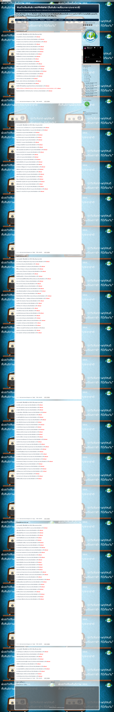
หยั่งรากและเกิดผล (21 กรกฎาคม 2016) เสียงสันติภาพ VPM (27, 176)
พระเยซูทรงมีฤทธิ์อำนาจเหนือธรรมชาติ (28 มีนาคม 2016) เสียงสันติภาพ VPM (31, 668)
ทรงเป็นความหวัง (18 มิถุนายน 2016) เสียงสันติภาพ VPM (27, 303)
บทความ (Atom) (24, 684)
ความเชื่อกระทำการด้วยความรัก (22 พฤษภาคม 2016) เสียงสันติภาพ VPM (30, 456)
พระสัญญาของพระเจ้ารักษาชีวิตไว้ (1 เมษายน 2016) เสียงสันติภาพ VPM (30, 527)
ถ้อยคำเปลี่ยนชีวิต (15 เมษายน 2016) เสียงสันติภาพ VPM (27, 562)
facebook (42, 19)
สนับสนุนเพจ (60, 19)
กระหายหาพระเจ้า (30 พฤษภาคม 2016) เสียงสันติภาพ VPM (27, 476)
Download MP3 (34, 19)
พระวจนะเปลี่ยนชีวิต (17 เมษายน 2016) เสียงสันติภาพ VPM (27, 567)
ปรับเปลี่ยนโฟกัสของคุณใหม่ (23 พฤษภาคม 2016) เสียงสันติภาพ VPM (29, 459)
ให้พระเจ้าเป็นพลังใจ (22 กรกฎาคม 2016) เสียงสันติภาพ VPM (28, 179)
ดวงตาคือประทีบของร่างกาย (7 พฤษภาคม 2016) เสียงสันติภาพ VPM (29, 419)
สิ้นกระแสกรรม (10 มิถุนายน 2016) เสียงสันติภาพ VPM (26, 283)
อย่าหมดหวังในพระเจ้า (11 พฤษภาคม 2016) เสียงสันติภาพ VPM (28, 429)
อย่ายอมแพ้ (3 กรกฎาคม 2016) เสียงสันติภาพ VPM (26, 132)
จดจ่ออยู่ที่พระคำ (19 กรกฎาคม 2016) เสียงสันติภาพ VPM (27, 171)
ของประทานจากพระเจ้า (20, 444)
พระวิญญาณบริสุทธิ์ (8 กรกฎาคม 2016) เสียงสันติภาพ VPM (27, 144)
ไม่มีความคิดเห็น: (39, 101)
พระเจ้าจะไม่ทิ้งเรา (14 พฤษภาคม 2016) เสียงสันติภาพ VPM (27, 436)
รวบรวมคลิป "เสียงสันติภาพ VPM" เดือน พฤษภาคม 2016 (29, 402)
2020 (85, 67)
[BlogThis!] (45, 101)
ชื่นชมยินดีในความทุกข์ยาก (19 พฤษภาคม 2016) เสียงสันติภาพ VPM (29, 449)
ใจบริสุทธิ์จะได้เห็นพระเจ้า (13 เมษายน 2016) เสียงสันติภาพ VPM (28, 557)
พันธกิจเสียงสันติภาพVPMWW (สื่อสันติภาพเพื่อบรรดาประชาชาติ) (48, 7)
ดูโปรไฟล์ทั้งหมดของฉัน (87, 114)
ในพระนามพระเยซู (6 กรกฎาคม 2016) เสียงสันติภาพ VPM (27, 139)
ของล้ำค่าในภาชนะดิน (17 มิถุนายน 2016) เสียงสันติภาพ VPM (28, 300)
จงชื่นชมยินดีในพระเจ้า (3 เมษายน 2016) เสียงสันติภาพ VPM (28, 532)
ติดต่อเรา (75, 19)
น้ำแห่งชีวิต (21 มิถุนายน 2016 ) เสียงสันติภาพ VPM (26, 310)
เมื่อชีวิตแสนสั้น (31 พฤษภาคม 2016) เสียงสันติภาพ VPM (27, 478)
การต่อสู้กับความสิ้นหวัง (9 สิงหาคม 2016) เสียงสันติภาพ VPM (28, 51)
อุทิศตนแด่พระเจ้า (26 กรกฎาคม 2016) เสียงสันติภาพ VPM (27, 184)
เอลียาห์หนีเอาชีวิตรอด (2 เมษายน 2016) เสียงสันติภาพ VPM (27, 530)
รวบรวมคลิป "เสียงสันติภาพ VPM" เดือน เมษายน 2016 (29, 525)
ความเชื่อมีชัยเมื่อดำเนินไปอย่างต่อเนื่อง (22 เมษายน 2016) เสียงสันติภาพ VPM (31, 579)
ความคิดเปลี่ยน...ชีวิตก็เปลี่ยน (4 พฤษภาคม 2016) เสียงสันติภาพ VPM (29, 412)
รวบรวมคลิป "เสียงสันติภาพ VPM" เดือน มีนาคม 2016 (28, 649)
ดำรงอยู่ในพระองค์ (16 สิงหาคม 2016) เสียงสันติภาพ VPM (27, 63)
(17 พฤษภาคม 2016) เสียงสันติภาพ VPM (33, 444)
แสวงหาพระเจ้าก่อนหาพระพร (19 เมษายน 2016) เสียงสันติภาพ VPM (29, 572)
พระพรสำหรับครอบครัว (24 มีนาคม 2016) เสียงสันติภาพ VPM (28, 659)
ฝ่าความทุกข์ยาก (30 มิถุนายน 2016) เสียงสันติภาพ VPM (27, 332)
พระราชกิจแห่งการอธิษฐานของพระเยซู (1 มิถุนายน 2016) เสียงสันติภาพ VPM (31, 261)
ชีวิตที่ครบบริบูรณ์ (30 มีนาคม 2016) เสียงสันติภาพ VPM (27, 673)
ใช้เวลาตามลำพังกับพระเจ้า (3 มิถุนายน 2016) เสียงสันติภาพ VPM (29, 266)
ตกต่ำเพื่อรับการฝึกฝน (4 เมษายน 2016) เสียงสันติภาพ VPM (27, 535)
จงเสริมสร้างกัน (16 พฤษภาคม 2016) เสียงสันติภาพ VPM (27, 441)
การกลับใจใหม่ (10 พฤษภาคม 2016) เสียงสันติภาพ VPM (27, 427)
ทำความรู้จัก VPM (25, 19)
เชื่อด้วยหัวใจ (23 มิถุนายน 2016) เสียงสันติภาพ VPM (26, 315)
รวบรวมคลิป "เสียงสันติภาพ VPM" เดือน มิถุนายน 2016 (29, 259)
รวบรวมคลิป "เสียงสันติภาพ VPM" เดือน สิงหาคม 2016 (29, 34)
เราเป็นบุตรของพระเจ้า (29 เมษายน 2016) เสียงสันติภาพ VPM (28, 596)
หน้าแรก (18, 19)
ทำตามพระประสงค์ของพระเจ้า (22, 439)
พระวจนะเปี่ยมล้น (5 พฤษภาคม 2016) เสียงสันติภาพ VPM (27, 414)
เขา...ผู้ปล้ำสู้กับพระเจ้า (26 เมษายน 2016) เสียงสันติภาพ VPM (28, 589)
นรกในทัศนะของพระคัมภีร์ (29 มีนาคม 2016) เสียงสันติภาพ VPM (28, 671)
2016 (85, 73)
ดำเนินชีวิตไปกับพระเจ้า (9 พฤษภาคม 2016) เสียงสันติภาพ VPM (28, 424)
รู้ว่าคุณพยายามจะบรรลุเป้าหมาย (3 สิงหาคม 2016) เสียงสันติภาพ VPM (30, 41)
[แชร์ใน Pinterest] (49, 101)
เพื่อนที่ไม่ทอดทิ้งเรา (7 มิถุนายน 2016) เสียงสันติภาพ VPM (27, 276)
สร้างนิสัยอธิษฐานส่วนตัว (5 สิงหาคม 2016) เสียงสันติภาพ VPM (28, 46)
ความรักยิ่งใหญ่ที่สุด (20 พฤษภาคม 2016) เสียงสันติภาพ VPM (28, 451)
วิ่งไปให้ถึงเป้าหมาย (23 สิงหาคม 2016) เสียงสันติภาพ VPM (27, 76)
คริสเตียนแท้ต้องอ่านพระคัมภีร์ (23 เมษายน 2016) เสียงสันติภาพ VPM (29, 581)
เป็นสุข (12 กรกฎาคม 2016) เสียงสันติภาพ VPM (25, 154)
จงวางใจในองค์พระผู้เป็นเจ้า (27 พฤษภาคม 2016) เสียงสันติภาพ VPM (29, 468)
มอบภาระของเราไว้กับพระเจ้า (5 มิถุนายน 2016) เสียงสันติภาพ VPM (29, 271)
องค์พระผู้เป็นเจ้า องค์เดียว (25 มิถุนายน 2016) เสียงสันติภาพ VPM (29, 320)
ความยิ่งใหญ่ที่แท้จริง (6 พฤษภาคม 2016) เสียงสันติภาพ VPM (28, 417)
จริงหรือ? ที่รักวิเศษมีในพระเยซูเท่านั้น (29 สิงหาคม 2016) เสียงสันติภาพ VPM (31, 85)
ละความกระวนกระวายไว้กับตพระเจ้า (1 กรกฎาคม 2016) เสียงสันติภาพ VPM (31, 127)
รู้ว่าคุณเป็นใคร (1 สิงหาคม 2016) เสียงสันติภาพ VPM (26, 36)
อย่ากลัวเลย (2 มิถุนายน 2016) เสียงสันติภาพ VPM (26, 264)
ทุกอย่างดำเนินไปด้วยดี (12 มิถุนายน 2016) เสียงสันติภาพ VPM (28, 288)
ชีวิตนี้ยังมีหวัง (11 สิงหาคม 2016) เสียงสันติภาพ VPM (26, 56)
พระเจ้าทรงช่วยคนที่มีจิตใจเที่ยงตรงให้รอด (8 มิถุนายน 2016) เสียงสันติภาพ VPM (31, 278)
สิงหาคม (87, 81)
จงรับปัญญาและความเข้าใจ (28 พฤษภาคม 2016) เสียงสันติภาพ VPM (29, 471)
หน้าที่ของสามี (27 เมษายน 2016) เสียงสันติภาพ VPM (26, 591)
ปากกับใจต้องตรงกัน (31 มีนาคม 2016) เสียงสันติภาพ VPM (27, 676)
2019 (85, 69)
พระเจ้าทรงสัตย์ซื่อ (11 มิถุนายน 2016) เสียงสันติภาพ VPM (27, 286)
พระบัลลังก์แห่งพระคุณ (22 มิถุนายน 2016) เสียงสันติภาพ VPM (28, 313)
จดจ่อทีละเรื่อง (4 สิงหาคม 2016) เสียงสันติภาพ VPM (26, 44)
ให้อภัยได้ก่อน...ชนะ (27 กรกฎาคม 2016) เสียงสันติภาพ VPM (28, 186)
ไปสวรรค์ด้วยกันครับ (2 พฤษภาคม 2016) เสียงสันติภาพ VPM (27, 407)
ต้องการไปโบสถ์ (68, 19)
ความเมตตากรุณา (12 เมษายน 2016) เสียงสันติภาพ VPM (27, 554)
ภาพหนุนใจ (54, 19)
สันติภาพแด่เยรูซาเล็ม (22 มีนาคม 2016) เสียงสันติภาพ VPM (28, 654)
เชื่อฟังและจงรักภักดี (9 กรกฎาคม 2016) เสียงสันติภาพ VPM (27, 147)
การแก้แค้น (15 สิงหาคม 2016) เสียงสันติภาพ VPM (26, 61)
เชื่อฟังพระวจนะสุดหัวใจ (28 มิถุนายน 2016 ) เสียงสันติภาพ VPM (28, 327)
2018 (85, 70)
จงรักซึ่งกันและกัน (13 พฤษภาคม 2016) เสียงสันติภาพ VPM (27, 434)
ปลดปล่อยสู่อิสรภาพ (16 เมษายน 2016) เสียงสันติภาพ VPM (27, 564)
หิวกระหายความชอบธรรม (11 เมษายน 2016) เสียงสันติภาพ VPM (28, 552)
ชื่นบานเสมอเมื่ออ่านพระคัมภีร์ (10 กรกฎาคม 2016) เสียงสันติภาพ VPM (30, 149)
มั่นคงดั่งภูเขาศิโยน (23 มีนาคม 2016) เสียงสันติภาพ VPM (27, 656)
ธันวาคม (87, 75)
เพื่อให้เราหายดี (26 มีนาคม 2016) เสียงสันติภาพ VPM (26, 663)
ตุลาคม (86, 78)
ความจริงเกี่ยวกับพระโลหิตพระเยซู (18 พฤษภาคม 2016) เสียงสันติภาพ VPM (31, 446)
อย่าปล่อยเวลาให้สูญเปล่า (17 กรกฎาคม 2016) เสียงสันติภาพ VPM (29, 166)
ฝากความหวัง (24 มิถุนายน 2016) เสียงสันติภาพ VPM (26, 318)
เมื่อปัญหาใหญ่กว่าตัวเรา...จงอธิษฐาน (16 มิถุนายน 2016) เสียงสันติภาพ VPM (31, 298)
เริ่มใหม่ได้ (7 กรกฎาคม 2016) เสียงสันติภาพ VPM (26, 142)
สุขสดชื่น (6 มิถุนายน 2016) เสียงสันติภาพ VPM (25, 273)
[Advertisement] (48, 113)
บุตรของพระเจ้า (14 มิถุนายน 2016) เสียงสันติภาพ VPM (27, 293)
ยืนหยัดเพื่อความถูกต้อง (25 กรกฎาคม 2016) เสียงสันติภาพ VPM (28, 181)
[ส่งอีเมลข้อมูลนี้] (44, 101)
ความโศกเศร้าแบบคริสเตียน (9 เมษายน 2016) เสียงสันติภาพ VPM (29, 547)
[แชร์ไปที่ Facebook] (48, 101)
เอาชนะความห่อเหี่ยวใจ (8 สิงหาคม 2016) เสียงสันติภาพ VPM (28, 49)
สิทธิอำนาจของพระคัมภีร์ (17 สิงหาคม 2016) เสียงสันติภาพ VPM (28, 66)
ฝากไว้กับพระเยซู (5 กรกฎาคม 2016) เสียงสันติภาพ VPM (27, 137)
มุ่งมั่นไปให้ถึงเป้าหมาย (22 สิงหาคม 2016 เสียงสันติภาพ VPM (28, 73)
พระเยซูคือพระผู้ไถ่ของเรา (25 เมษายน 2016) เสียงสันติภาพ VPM (28, 586)
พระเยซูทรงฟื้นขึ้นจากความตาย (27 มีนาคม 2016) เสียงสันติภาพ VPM (29, 666)
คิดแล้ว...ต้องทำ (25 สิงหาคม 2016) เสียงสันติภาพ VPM (26, 81)
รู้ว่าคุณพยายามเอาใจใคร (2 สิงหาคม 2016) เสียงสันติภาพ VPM (28, 39)
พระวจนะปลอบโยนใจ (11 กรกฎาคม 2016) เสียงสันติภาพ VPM (28, 152)
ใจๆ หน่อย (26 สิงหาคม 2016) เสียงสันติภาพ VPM (26, 83)
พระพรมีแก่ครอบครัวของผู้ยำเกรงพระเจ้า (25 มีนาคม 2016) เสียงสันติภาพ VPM (31, 661)
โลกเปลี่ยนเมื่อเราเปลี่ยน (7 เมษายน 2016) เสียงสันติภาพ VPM (28, 542)
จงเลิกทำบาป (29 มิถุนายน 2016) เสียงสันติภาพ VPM (26, 330)
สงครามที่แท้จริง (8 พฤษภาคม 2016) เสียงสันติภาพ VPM (27, 422)
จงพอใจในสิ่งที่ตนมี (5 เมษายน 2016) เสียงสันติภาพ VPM (27, 537)
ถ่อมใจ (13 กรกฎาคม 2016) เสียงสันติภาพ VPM (25, 157)
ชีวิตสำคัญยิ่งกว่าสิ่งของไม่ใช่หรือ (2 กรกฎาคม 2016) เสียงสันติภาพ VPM (30, 130)
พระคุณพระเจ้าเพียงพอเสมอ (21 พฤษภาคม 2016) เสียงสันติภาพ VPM (29, 454)
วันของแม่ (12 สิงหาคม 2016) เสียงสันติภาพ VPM (25, 58)
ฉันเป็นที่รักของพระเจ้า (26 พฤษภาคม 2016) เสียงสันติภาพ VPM (28, 466)
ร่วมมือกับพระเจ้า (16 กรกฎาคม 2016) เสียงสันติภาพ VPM (27, 164)
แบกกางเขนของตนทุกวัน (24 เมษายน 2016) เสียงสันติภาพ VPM (28, 584)
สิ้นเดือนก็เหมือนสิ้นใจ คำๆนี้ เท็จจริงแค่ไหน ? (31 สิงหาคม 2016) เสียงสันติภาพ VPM (32, 90)
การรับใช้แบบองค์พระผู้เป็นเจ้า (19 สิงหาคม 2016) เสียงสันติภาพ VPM (29, 71)
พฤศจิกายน (87, 76)
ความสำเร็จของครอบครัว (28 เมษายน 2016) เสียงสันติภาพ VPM (28, 594)
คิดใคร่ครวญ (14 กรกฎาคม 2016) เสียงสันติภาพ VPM (26, 159)
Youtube (48, 19)
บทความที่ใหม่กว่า (20, 682)
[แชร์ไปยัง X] (47, 101)
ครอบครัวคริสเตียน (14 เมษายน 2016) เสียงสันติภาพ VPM (27, 559)
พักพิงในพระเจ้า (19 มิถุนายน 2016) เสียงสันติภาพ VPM (26, 305)
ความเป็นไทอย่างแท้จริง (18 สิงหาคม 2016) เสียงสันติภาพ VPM (28, 68)
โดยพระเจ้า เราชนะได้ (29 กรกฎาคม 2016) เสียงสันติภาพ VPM (28, 191)
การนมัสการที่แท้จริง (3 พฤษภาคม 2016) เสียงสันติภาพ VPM (28, 409)
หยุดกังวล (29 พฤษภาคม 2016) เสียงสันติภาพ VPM (26, 473)
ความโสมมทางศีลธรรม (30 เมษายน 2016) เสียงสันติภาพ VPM (28, 599)
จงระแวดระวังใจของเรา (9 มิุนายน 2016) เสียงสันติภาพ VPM (28, 281)
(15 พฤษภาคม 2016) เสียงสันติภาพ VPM (36, 439)
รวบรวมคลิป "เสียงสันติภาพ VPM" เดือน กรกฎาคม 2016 (29, 125)
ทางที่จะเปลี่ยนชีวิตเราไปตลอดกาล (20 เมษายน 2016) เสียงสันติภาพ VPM (30, 574)
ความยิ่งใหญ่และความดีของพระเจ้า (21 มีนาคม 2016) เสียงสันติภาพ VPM (30, 651)
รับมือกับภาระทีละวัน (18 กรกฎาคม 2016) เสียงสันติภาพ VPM (28, 169)
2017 (85, 72)
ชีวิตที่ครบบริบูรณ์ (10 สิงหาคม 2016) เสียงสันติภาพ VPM (27, 54)
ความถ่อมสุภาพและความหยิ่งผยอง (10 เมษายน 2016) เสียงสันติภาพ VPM (30, 550)
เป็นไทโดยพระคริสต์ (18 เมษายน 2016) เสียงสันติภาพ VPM (27, 569)
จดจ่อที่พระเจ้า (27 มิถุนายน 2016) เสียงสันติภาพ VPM (26, 325)
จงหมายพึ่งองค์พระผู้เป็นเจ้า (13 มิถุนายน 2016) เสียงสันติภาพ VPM (29, 291)
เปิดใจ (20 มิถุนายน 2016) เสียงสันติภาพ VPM (25, 308)
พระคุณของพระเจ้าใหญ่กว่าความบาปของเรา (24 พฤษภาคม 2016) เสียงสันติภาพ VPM (32, 461)
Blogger (63, 707)
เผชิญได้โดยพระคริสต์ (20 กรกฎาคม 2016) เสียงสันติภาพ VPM (28, 174)
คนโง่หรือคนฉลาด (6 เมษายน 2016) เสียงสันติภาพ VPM (27, 540)
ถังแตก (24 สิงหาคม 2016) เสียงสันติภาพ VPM (25, 78)
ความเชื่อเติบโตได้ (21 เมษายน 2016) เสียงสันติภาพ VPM (27, 577)
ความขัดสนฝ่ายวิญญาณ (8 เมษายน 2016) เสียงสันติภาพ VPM (28, 545)
